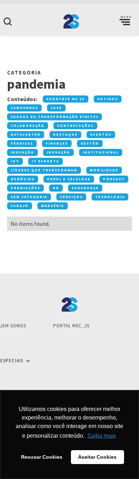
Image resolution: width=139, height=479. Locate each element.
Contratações (75, 125)
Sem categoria (29, 196)
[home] (69, 21)
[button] (124, 21)
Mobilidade (104, 170)
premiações (25, 188)
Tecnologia (110, 196)
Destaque (65, 134)
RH (56, 188)
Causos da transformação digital (54, 116)
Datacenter (26, 134)
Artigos (107, 99)
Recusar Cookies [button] (41, 457)
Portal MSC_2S (71, 326)
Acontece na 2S (65, 99)
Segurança (85, 188)
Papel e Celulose (69, 179)
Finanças (57, 143)
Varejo (20, 205)
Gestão (90, 143)
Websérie (52, 205)
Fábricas (22, 143)
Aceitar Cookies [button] (97, 457)
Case (56, 107)
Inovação (22, 152)
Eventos (101, 134)
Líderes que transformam (44, 170)
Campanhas (24, 107)
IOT (15, 161)
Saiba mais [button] (101, 436)
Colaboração (28, 125)
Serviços (71, 196)
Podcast (114, 179)
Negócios (23, 179)
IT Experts (45, 161)
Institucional (101, 152)
